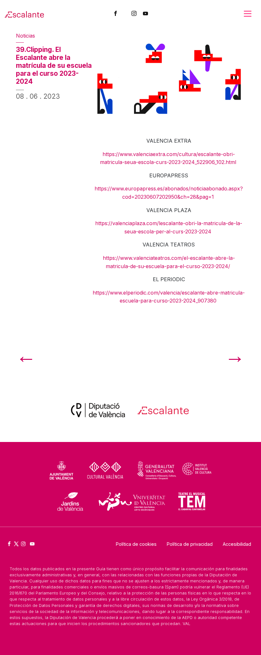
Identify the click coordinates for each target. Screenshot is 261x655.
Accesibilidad (237, 544)
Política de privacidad (190, 544)
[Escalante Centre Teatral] (24, 14)
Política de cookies (136, 544)
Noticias (25, 35)
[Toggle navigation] (247, 14)
